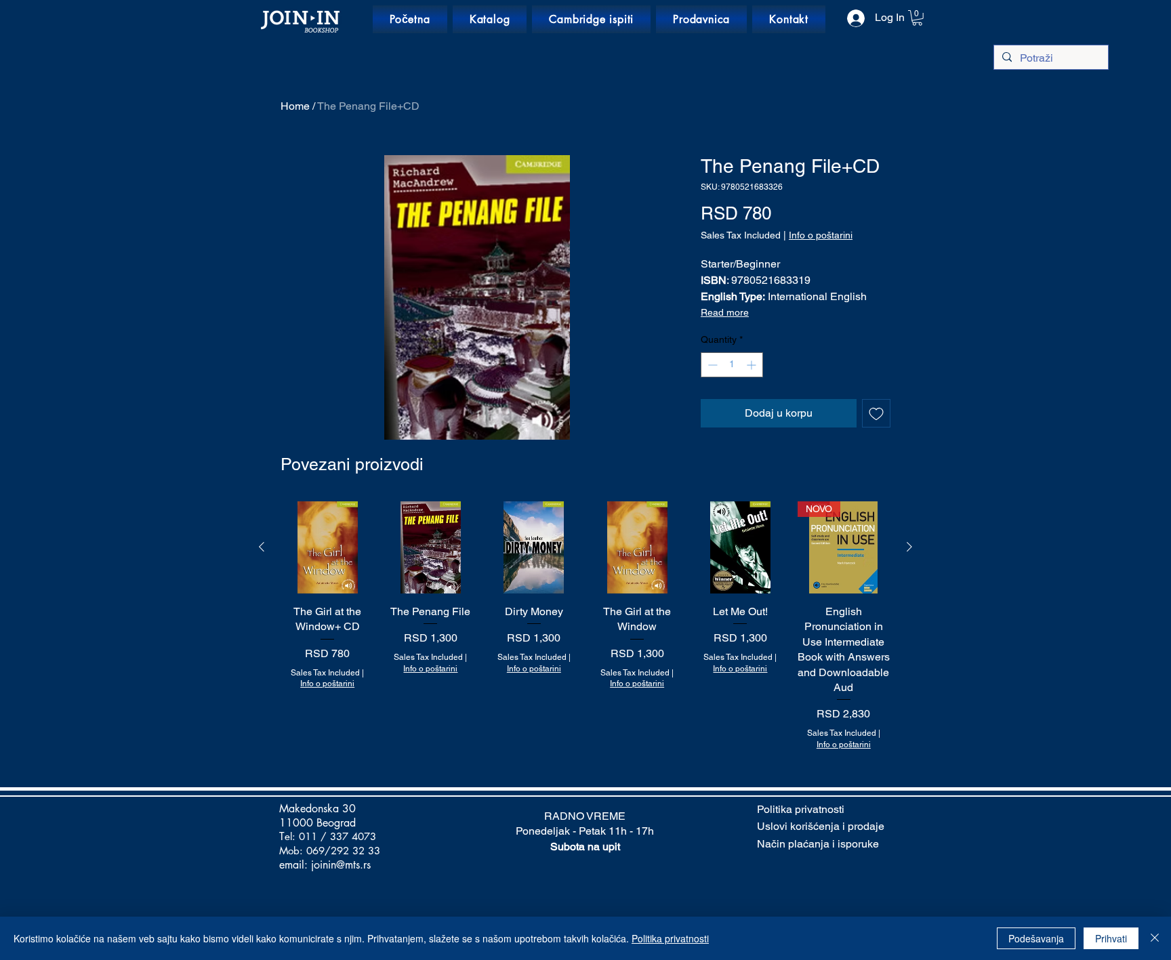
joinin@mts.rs (341, 865)
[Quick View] (327, 547)
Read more (725, 312)
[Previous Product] (261, 547)
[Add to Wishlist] (876, 413)
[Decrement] (711, 365)
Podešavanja (1036, 938)
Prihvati (1111, 938)
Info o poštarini (820, 235)
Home (295, 106)
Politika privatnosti (670, 938)
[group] (585, 626)
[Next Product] (909, 547)
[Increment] (752, 365)
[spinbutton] (732, 365)
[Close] (1155, 938)
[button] (917, 18)
